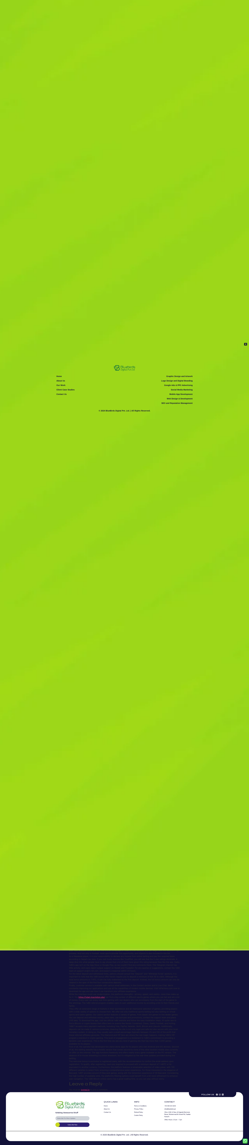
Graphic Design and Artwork (179, 376)
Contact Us (61, 394)
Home (59, 376)
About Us (60, 381)
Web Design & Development (180, 399)
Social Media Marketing (182, 390)
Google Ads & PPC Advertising (178, 385)
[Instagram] (220, 1095)
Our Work (60, 385)
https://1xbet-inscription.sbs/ (91, 997)
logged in (85, 1090)
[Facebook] (217, 1095)
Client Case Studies (65, 390)
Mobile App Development (181, 394)
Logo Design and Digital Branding (177, 381)
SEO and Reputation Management (177, 403)
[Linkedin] (223, 1095)
